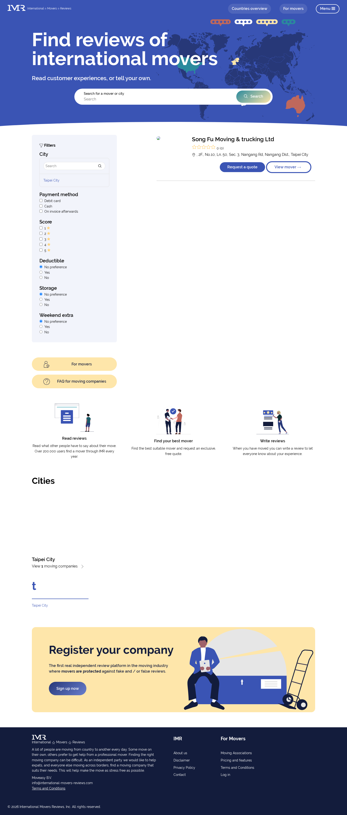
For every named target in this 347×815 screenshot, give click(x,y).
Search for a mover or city (104, 93)
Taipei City (51, 180)
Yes (47, 272)
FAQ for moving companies (81, 381)
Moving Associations (236, 753)
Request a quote (242, 167)
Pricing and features (236, 760)
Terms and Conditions (48, 788)
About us (180, 753)
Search (256, 96)
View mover (286, 167)
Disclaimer (182, 760)
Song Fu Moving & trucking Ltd (233, 139)
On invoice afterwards (61, 211)
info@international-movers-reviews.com (62, 783)
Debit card (52, 201)
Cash (48, 206)
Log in (225, 775)
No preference (55, 267)
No (46, 278)
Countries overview (249, 8)
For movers (293, 8)
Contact (180, 775)
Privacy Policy (184, 767)
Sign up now (67, 688)
